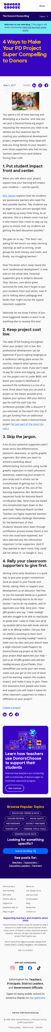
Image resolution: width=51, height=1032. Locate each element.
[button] (42, 6)
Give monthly (8, 890)
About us (30, 886)
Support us (7, 903)
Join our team (32, 894)
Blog (28, 903)
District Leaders (32, 983)
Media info (30, 907)
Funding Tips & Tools (35, 829)
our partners (37, 998)
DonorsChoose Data (25, 834)
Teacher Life (11, 829)
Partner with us (9, 899)
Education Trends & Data (25, 813)
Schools (38, 1027)
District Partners (35, 823)
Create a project (12, 707)
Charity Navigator (25, 944)
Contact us (31, 911)
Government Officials (28, 987)
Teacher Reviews (15, 818)
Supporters (30, 863)
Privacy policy (14, 1027)
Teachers (17, 863)
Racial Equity (37, 818)
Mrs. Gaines (9, 195)
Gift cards (7, 894)
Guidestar (42, 944)
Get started (14, 788)
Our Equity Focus (33, 890)
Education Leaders (19, 866)
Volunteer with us (10, 907)
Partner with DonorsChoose (25, 1013)
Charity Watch (10, 944)
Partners (37, 866)
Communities (32, 899)
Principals (13, 983)
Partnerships (13, 823)
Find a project (9, 886)
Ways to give (8, 911)
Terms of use (28, 1027)
